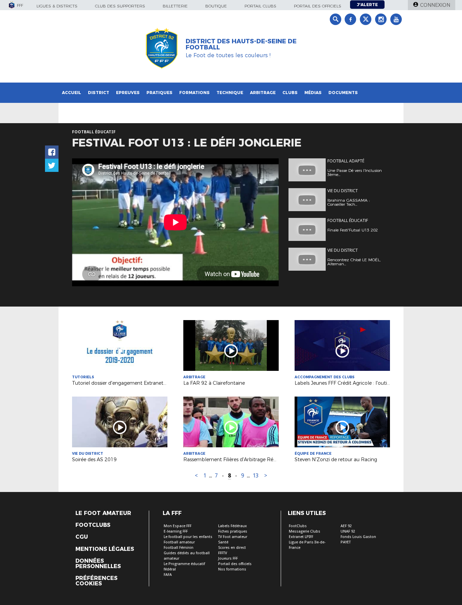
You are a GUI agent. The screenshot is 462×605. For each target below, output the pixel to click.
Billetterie (175, 6)
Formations (194, 92)
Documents (343, 92)
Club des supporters (120, 6)
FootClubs (298, 526)
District (98, 92)
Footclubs (92, 525)
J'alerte (367, 4)
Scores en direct (232, 547)
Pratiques (159, 92)
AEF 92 (346, 526)
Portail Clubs (260, 6)
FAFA (168, 575)
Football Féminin (178, 547)
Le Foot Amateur (103, 513)
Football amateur (179, 542)
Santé (223, 542)
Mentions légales (104, 549)
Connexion (435, 5)
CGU (81, 537)
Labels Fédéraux (232, 526)
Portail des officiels (317, 6)
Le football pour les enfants (188, 537)
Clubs (290, 92)
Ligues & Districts (57, 6)
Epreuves (128, 92)
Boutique (216, 6)
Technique (229, 92)
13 (256, 475)
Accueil (71, 92)
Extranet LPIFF (301, 537)
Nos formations (232, 569)
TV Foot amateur (232, 537)
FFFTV (222, 553)
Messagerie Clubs (304, 531)
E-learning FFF (176, 531)
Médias (313, 92)
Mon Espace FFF (177, 526)
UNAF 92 (348, 531)
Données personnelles (98, 563)
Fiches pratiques (232, 531)
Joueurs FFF (228, 558)
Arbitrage (263, 92)
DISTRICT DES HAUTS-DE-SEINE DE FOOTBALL (241, 44)
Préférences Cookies (96, 581)
